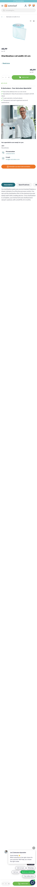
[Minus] (3, 77)
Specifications (24, 185)
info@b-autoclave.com (13, 159)
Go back (2, 16)
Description (8, 185)
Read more (6, 63)
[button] (30, 21)
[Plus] (9, 77)
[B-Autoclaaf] (10, 6)
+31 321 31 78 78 (10, 153)
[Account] (26, 6)
